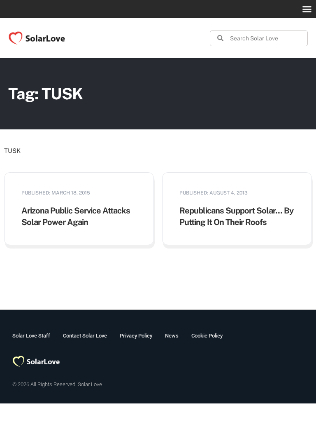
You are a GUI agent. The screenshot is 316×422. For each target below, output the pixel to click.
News (172, 336)
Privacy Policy (136, 336)
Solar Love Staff (31, 336)
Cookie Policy (207, 336)
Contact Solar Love (85, 336)
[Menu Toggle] (307, 9)
